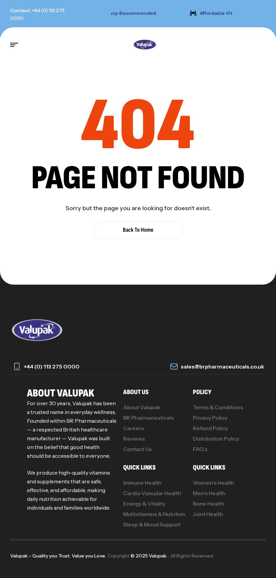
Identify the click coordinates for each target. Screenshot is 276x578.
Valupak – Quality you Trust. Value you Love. (57, 556)
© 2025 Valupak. (149, 556)
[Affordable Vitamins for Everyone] (191, 13)
